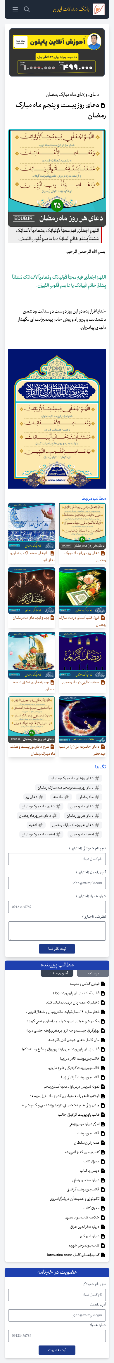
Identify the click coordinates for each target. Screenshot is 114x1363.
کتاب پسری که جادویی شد (82, 1152)
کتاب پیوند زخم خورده (84, 1245)
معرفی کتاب (91, 1161)
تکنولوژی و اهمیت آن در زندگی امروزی (74, 1198)
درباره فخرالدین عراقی (85, 1227)
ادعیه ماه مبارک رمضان (38, 834)
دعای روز (32, 797)
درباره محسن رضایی (86, 1180)
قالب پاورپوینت (88, 1133)
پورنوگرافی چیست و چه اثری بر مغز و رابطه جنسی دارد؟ (63, 1030)
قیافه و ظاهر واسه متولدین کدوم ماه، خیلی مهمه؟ (65, 1096)
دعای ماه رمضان (82, 806)
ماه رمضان (86, 797)
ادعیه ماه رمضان (82, 834)
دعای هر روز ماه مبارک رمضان (73, 825)
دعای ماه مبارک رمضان (38, 806)
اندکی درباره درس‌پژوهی (84, 1124)
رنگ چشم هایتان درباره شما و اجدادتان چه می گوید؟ (63, 1021)
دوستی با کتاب (90, 1170)
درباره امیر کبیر (90, 1236)
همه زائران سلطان (87, 1142)
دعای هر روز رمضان (80, 815)
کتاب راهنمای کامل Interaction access (73, 1255)
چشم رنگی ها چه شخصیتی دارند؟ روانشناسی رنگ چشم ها (60, 1105)
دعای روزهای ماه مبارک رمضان (72, 778)
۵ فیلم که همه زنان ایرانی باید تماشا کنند (73, 1002)
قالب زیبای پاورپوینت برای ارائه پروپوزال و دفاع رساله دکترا (61, 1049)
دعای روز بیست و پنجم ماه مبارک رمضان (65, 787)
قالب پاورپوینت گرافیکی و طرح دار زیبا (74, 1068)
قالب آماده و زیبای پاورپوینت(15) (76, 993)
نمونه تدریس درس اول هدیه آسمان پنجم (72, 1086)
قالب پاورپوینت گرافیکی (83, 1189)
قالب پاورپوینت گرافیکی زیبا (80, 1077)
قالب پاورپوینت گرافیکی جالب (79, 1114)
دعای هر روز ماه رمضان (35, 815)
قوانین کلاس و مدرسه (85, 984)
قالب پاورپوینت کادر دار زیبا (80, 1058)
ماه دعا (58, 797)
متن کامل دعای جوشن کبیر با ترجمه (74, 1040)
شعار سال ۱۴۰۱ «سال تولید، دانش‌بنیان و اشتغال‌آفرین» (63, 1012)
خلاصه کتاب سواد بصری (82, 1217)
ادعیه (33, 825)
